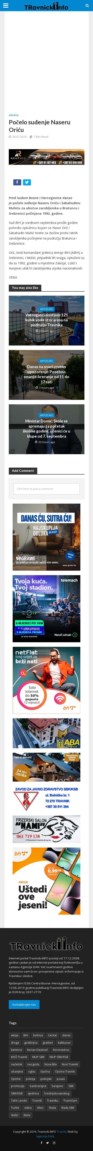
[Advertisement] (46, 62)
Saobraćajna (38, 1086)
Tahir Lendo (19, 1100)
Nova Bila (50, 1064)
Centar (52, 1035)
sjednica (33, 1093)
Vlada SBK (67, 1108)
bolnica (38, 1035)
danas (66, 1035)
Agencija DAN (45, 1136)
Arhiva (14, 115)
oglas (31, 1071)
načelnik (16, 1064)
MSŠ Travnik (19, 1057)
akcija (14, 1035)
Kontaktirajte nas (24, 1005)
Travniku (52, 1100)
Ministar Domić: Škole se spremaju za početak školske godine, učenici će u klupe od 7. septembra (46, 428)
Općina (45, 1071)
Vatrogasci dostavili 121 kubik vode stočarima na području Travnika (46, 320)
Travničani (70, 1100)
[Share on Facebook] (17, 183)
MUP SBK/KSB (59, 1057)
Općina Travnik (65, 1071)
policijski (45, 1079)
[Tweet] (27, 183)
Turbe (15, 1108)
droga (15, 1043)
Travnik (37, 1100)
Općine (16, 1079)
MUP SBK (38, 1057)
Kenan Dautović (37, 1050)
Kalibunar (64, 1043)
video (28, 1108)
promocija (17, 1086)
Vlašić (14, 1115)
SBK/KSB (17, 1093)
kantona (16, 1050)
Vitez (40, 1108)
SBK (71, 1086)
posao (61, 1079)
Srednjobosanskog (56, 1093)
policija (30, 1079)
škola (26, 1115)
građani (48, 1043)
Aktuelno (46, 309)
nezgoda (33, 1064)
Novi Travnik (70, 1064)
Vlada (52, 1108)
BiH (25, 1035)
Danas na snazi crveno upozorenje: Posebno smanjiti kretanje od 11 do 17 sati (46, 374)
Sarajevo (57, 1086)
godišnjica (30, 1043)
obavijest (17, 1071)
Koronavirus (61, 1050)
